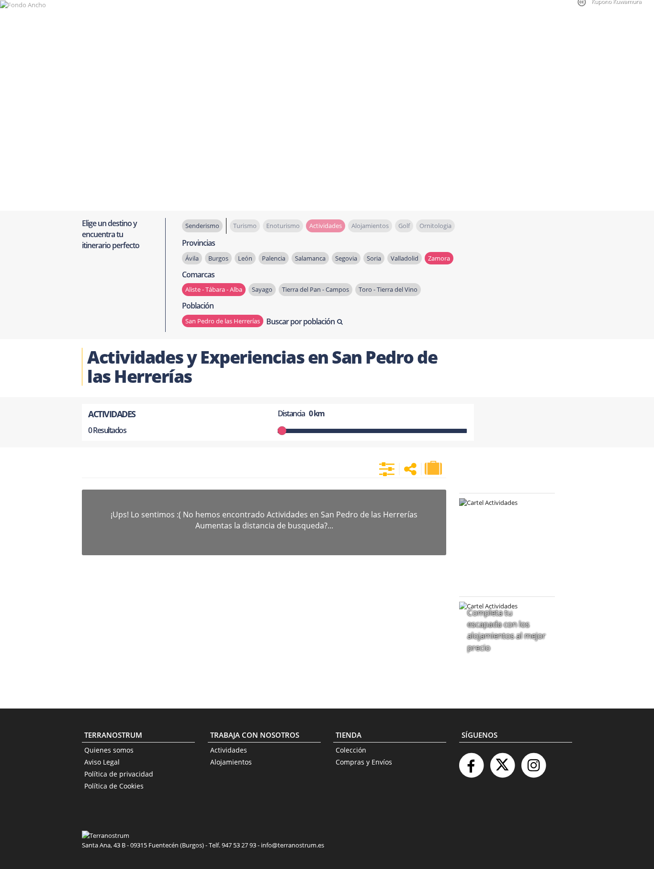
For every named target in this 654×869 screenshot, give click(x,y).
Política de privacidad (118, 773)
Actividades (228, 750)
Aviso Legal (102, 761)
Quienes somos (109, 750)
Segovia (346, 258)
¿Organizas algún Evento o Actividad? (502, 514)
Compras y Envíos (364, 761)
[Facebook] (471, 761)
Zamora (439, 258)
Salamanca (310, 258)
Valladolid (404, 258)
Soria (374, 258)
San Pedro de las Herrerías (222, 321)
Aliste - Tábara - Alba (213, 289)
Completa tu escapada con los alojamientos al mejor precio (506, 630)
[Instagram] (533, 761)
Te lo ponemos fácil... (501, 563)
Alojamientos (231, 761)
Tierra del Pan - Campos (315, 289)
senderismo (202, 225)
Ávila (192, 258)
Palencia (273, 258)
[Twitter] (502, 761)
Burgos (218, 258)
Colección (351, 750)
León (245, 258)
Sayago (262, 289)
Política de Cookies (114, 785)
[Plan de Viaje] (434, 468)
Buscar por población (300, 321)
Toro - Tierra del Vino (388, 289)
